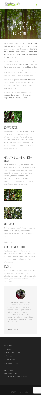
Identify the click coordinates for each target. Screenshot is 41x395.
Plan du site (10, 360)
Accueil (8, 349)
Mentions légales (12, 363)
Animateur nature (13, 353)
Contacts (9, 356)
